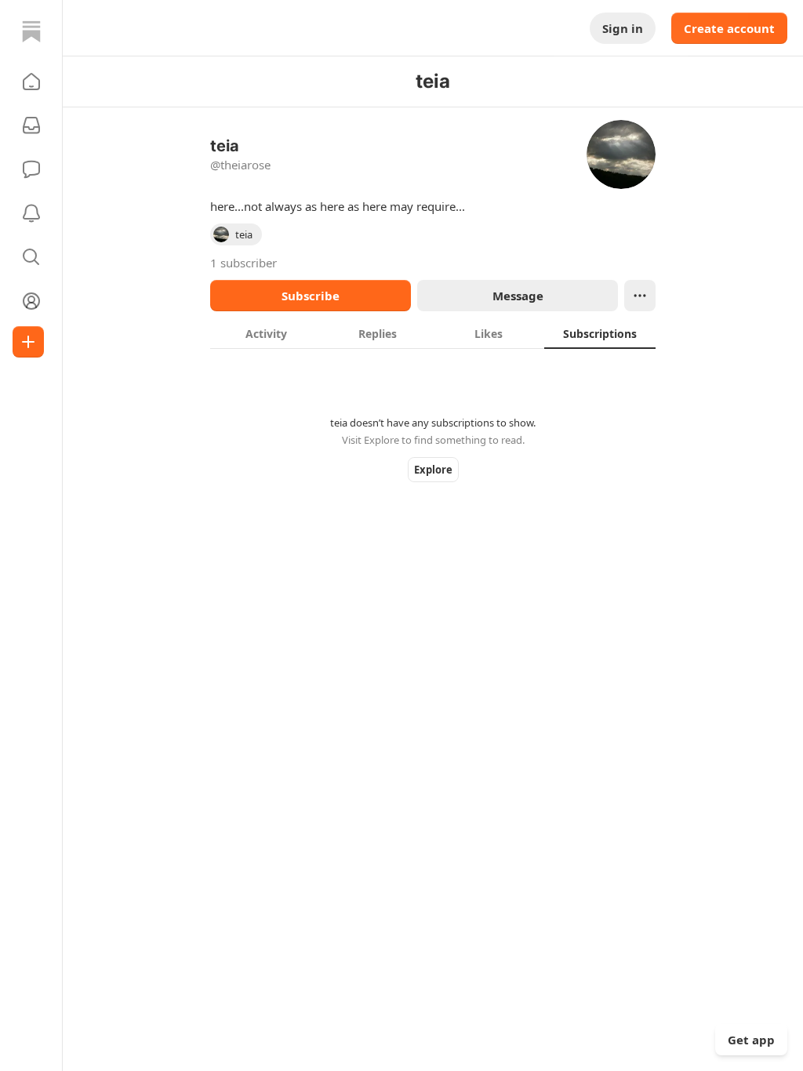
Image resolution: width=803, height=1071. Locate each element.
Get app (751, 1039)
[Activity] (31, 213)
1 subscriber (243, 262)
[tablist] (433, 333)
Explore (433, 470)
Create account (729, 28)
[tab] (266, 333)
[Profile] (31, 301)
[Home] (31, 31)
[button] (31, 81)
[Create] (28, 342)
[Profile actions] (640, 295)
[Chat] (31, 169)
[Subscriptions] (31, 125)
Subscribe (311, 295)
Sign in (622, 28)
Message (517, 295)
